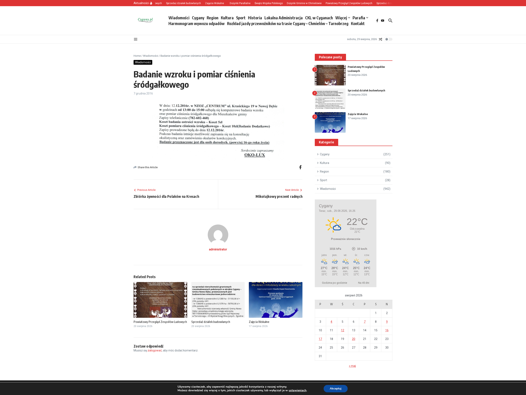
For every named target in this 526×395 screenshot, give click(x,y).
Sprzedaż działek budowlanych (210, 322)
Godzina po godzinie (334, 282)
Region (212, 17)
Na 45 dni (363, 282)
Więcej (341, 17)
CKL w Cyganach (319, 17)
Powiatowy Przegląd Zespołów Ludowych (160, 322)
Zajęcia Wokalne (259, 322)
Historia (255, 17)
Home (137, 55)
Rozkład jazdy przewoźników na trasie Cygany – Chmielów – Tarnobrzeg (287, 23)
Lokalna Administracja (283, 17)
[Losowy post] (380, 39)
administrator (218, 249)
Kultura (227, 17)
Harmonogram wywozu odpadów (196, 23)
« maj (352, 365)
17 (320, 339)
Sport (241, 17)
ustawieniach (297, 390)
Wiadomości (178, 17)
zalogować (155, 350)
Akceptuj (335, 388)
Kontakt (358, 23)
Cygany (198, 17)
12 (342, 330)
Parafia (359, 17)
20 (353, 339)
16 (387, 330)
